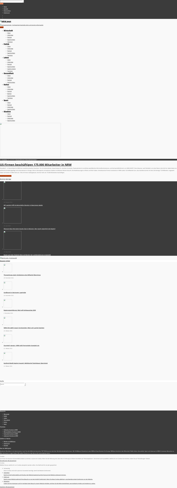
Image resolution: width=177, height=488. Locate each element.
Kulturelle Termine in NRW (11, 434)
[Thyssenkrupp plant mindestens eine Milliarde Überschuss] (8, 272)
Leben (6, 57)
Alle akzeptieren (12, 461)
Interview (10, 35)
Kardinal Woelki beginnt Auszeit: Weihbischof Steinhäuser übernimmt (26, 363)
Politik (6, 44)
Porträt (9, 37)
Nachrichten (11, 40)
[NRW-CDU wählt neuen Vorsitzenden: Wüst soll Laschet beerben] (8, 324)
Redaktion (4, 159)
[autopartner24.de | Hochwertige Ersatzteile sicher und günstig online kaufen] (21, 25)
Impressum (7, 13)
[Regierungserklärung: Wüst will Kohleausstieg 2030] (8, 307)
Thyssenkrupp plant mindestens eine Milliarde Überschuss (22, 275)
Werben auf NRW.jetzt (9, 441)
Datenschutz (7, 11)
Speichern (3, 487)
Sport (6, 100)
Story (9, 33)
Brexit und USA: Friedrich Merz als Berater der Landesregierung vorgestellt (27, 255)
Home (5, 7)
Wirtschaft (8, 30)
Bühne (9, 94)
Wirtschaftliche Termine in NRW (12, 432)
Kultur (6, 84)
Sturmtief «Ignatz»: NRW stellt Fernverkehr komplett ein (21, 345)
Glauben (7, 111)
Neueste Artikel (5, 261)
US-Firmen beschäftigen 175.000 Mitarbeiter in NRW (36, 164)
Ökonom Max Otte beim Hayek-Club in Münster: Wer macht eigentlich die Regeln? (29, 229)
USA (10, 176)
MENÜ (1, 3)
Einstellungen (4, 461)
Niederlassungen (4, 176)
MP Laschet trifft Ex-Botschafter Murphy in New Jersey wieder (23, 205)
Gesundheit (9, 73)
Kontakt (6, 9)
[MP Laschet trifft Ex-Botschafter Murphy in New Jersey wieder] (12, 199)
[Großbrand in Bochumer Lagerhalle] (8, 289)
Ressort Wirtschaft (20, 159)
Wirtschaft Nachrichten (30, 159)
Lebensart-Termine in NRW (11, 436)
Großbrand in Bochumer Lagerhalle (15, 292)
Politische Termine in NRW (11, 430)
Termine (10, 42)
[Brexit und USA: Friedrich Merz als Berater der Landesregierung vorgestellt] (12, 249)
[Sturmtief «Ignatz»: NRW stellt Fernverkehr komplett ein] (8, 342)
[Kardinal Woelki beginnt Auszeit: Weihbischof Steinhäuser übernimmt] (8, 360)
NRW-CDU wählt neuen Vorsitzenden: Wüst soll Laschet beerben (24, 328)
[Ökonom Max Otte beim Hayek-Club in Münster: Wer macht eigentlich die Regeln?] (12, 223)
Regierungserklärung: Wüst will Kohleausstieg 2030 (20, 310)
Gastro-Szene (11, 69)
